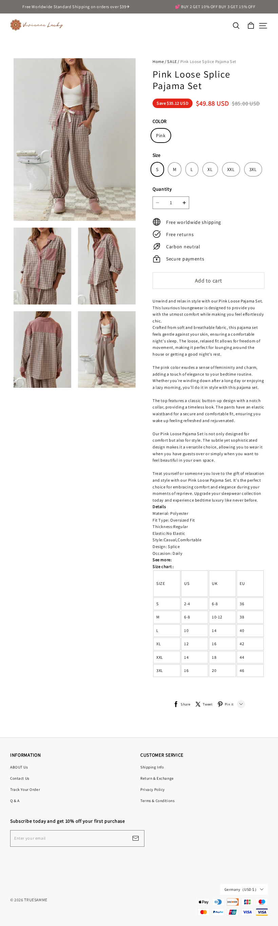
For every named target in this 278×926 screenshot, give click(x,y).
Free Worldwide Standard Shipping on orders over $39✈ (76, 6)
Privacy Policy (152, 789)
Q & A (15, 800)
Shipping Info (152, 767)
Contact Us (19, 778)
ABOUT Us (19, 767)
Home (158, 61)
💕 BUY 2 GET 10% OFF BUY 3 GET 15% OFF (215, 6)
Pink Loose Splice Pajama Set (208, 61)
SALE (172, 61)
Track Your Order (25, 789)
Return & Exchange (157, 778)
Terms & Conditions (157, 800)
